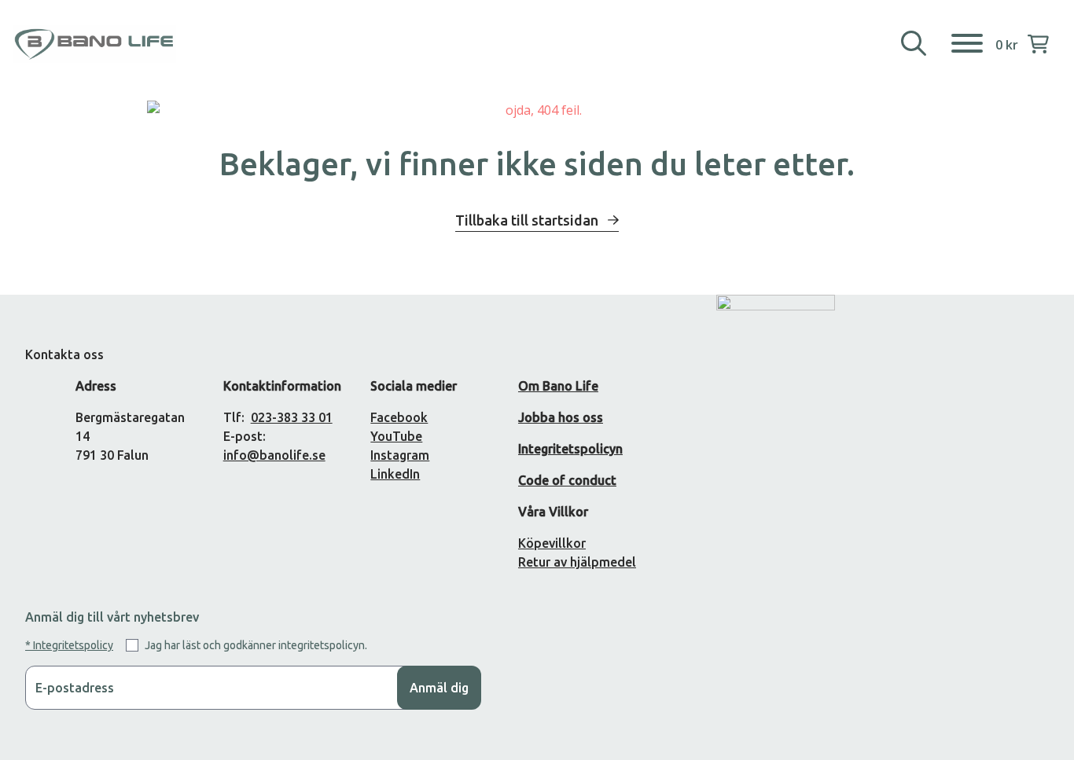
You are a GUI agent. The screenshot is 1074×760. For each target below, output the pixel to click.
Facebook (399, 417)
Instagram (399, 455)
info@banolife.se (274, 455)
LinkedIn (395, 474)
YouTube (396, 436)
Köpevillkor (552, 543)
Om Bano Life (558, 386)
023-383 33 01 (292, 417)
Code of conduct (567, 480)
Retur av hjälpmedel (577, 562)
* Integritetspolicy (69, 645)
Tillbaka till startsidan (528, 220)
